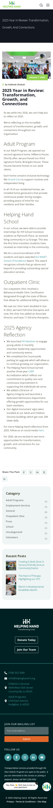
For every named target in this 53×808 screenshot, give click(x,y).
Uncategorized (14, 532)
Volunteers (12, 537)
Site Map (42, 801)
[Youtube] (41, 757)
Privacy (10, 801)
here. (41, 430)
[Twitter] (8, 757)
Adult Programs (15, 500)
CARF (31, 371)
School (9, 526)
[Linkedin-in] (33, 757)
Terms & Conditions (26, 801)
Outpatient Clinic (15, 516)
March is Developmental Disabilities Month (31, 588)
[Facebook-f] (16, 757)
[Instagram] (25, 757)
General (10, 510)
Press (9, 521)
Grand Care (14, 179)
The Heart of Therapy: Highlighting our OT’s (29, 577)
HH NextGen (28, 341)
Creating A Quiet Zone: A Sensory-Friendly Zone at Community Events (31, 565)
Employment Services (18, 505)
